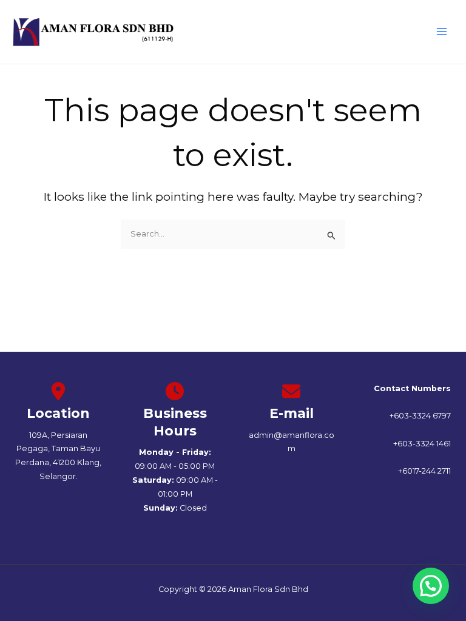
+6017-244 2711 (424, 470)
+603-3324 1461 (422, 443)
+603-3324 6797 (420, 415)
